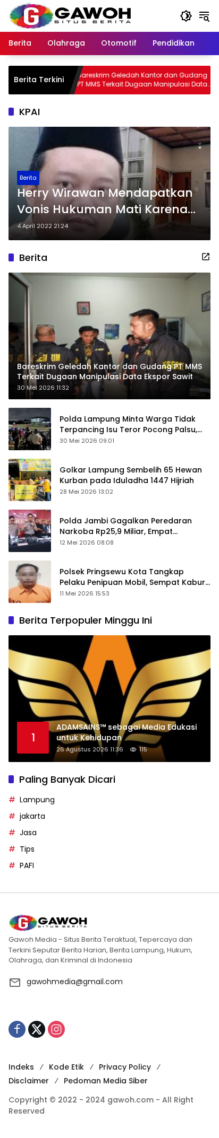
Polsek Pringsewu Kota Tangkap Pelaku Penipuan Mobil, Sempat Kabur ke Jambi (132, 577)
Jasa (28, 832)
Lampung (37, 799)
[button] (186, 16)
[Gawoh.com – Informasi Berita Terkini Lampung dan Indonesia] (70, 15)
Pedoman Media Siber (106, 1080)
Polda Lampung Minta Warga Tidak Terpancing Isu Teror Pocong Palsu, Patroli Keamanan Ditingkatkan (128, 424)
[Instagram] (56, 1029)
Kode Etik (66, 1067)
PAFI (27, 865)
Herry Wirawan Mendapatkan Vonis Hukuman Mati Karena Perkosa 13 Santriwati (105, 201)
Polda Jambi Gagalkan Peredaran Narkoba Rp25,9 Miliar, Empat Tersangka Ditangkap (126, 526)
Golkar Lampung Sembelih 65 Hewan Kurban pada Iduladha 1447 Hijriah (131, 475)
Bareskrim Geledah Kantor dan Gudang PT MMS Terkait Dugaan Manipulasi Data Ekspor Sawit (119, 80)
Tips (27, 849)
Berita (28, 177)
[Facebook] (17, 1029)
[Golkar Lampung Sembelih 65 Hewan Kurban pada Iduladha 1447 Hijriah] (30, 480)
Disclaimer (29, 1080)
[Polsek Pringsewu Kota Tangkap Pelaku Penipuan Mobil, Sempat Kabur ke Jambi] (30, 582)
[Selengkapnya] (205, 256)
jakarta (32, 816)
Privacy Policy (125, 1067)
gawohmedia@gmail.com (75, 981)
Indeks (21, 1067)
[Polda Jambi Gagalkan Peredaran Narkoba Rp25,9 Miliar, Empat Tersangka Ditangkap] (30, 531)
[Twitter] (36, 1029)
